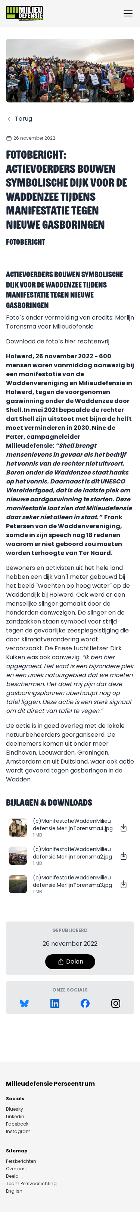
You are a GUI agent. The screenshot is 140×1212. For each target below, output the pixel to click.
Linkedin (15, 1117)
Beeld (12, 1176)
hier (70, 341)
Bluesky (14, 1109)
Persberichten (21, 1161)
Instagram (18, 1132)
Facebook (17, 1124)
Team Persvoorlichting (31, 1184)
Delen (74, 961)
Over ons (16, 1169)
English (14, 1191)
